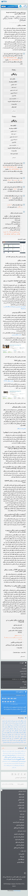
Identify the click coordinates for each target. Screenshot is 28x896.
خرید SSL (23, 742)
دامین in (8, 763)
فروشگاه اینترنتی (20, 862)
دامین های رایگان (17, 765)
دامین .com (11, 763)
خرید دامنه (23, 727)
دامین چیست (23, 761)
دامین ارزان (19, 761)
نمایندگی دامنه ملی (14, 731)
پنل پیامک (16, 729)
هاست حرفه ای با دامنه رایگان (14, 727)
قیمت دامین (21, 757)
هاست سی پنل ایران (11, 725)
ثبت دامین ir (5, 763)
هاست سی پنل (13, 738)
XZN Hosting (17, 891)
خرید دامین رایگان (5, 751)
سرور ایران (20, 736)
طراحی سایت (21, 854)
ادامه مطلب (22, 656)
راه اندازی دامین (15, 763)
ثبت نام (14, 111)
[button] (26, 2)
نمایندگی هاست (22, 731)
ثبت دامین (21, 759)
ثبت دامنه (4, 725)
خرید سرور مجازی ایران (11, 736)
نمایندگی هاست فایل (19, 842)
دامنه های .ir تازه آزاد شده (18, 822)
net (10, 698)
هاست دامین (10, 761)
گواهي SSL (19, 738)
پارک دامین (8, 753)
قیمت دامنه (21, 817)
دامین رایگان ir (22, 765)
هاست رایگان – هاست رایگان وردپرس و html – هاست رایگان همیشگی (14, 18)
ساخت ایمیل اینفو (22, 740)
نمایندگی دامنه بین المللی (19, 828)
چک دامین (14, 753)
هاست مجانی (14, 767)
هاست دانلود (7, 723)
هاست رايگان (24, 751)
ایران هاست (14, 761)
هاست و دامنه (6, 765)
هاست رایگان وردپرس (16, 335)
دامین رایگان (7, 757)
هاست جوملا (19, 725)
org (13, 698)
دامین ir (12, 757)
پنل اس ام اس (22, 729)
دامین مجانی (4, 753)
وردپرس (17, 751)
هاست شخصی (21, 799)
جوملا (8, 765)
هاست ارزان (10, 721)
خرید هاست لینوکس (7, 742)
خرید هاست (17, 734)
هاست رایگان (23, 721)
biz (15, 701)
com (7, 698)
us (12, 701)
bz (9, 701)
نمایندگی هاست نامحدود (7, 729)
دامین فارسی (4, 761)
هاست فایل (23, 723)
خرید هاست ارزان (14, 740)
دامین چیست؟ (13, 765)
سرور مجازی (11, 734)
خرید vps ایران (5, 740)
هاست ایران (4, 721)
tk (16, 698)
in (4, 701)
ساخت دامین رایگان (22, 753)
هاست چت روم (17, 721)
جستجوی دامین (10, 751)
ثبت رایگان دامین (23, 755)
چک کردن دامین (5, 755)
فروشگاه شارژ (21, 859)
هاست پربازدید (17, 723)
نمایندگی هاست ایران (19, 839)
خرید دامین (12, 759)
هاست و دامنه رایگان (11, 732)
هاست (12, 723)
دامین (10, 765)
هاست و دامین (17, 755)
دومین (20, 755)
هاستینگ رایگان (19, 732)
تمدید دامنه (4, 727)
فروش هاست (20, 763)
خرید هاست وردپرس (16, 742)
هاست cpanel (5, 738)
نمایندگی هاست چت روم (19, 837)
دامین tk (23, 763)
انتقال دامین (17, 753)
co (6, 701)
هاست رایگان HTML (8, 381)
